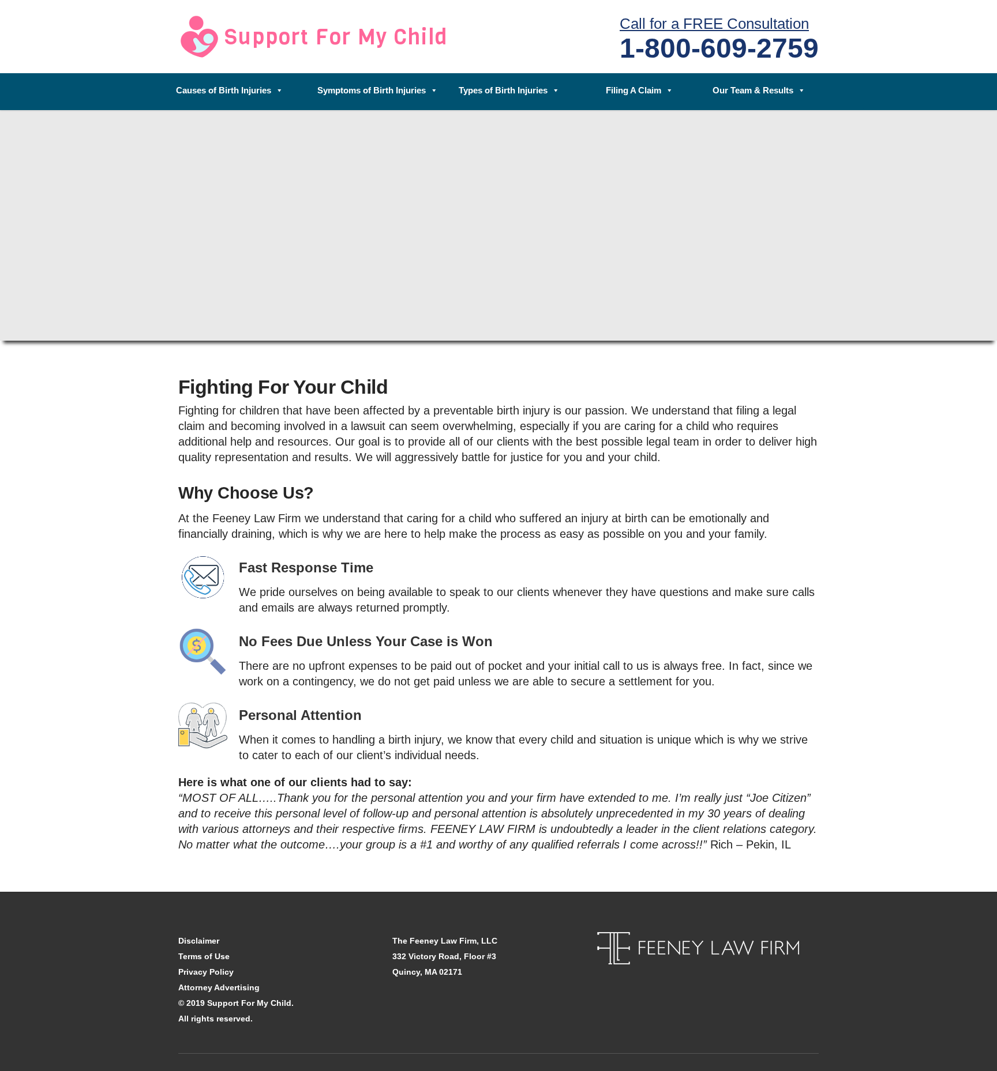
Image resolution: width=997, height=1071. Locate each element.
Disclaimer (198, 940)
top (973, 1047)
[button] (233, 91)
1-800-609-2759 (719, 48)
